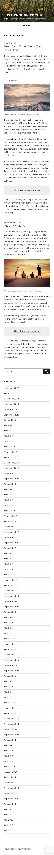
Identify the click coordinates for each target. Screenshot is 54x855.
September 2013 (11, 799)
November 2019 (11, 404)
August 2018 (10, 484)
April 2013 (8, 825)
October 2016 (10, 601)
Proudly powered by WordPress (17, 849)
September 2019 (11, 415)
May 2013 (8, 820)
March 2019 (9, 447)
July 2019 (8, 425)
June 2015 (8, 687)
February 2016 (10, 644)
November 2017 (11, 532)
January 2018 (10, 521)
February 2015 (10, 708)
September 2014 (11, 734)
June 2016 (8, 622)
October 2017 (10, 537)
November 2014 (11, 724)
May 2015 (8, 692)
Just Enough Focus (23, 15)
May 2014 (8, 756)
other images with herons (27, 331)
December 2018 (11, 463)
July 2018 (8, 489)
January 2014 (10, 777)
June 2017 (8, 559)
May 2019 (8, 436)
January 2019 (10, 457)
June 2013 (8, 815)
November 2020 (11, 388)
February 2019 (10, 452)
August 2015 (10, 676)
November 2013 (11, 788)
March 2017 (9, 575)
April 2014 (8, 761)
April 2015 (8, 697)
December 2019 (11, 399)
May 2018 (8, 500)
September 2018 (11, 479)
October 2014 (10, 729)
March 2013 (9, 830)
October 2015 (10, 665)
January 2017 (10, 585)
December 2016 (11, 591)
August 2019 (10, 420)
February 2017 (10, 580)
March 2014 (9, 767)
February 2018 (10, 516)
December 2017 (11, 527)
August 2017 (10, 548)
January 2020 (10, 393)
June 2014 (8, 751)
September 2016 (11, 607)
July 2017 (8, 553)
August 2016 (10, 612)
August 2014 (10, 740)
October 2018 (10, 473)
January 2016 (10, 649)
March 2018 (9, 511)
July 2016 (8, 617)
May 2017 (8, 564)
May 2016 (8, 628)
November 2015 (11, 660)
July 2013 (8, 809)
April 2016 (8, 633)
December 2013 (11, 782)
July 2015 (8, 681)
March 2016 (9, 639)
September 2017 (11, 543)
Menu (28, 25)
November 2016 (11, 596)
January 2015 (10, 713)
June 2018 (8, 495)
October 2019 (10, 409)
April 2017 (8, 569)
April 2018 (8, 505)
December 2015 (11, 655)
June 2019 (8, 431)
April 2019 (8, 441)
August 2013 (10, 804)
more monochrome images (27, 190)
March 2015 (9, 703)
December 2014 (11, 719)
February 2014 (10, 772)
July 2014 (8, 745)
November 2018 (11, 468)
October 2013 (10, 793)
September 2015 (11, 670)
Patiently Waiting (14, 225)
